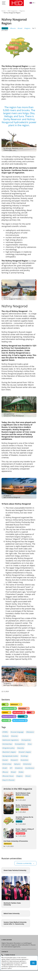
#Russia (13, 28)
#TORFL (5, 732)
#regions (27, 28)
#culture (5, 736)
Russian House (9, 716)
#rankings (24, 756)
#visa (29, 744)
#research (14, 760)
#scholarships (7, 744)
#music (28, 776)
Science (6, 712)
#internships (7, 764)
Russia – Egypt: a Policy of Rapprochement (25, 830)
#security (20, 748)
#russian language (17, 732)
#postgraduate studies (10, 756)
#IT (11, 768)
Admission (16, 704)
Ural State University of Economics (16, 841)
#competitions (20, 744)
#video (21, 772)
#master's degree (25, 752)
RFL (5, 704)
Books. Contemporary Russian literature (23, 806)
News (30, 712)
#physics (17, 764)
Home (3, 11)
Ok (33, 963)
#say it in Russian (8, 780)
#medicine (18, 768)
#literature (30, 732)
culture (6, 720)
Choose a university (24, 863)
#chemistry (27, 764)
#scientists (24, 760)
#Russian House (8, 776)
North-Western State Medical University (23, 794)
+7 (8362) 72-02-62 (9, 955)
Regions (22, 11)
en (33, 3)
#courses (14, 736)
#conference (29, 768)
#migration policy (8, 748)
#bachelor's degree (9, 752)
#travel (20, 28)
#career (5, 760)
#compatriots (26, 740)
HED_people (18, 712)
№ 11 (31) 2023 (21, 800)
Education (23, 708)
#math (5, 768)
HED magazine (12, 11)
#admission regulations (11, 740)
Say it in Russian (19, 720)
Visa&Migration (9, 708)
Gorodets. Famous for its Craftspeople (24, 818)
